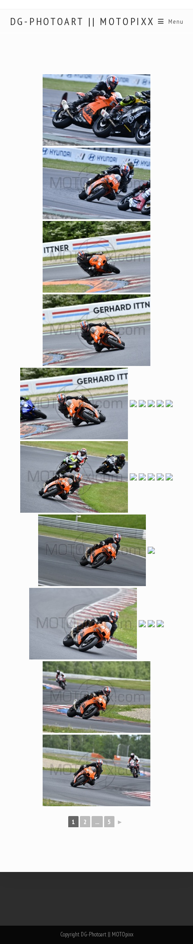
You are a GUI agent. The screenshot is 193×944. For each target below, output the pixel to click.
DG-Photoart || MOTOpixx (82, 21)
